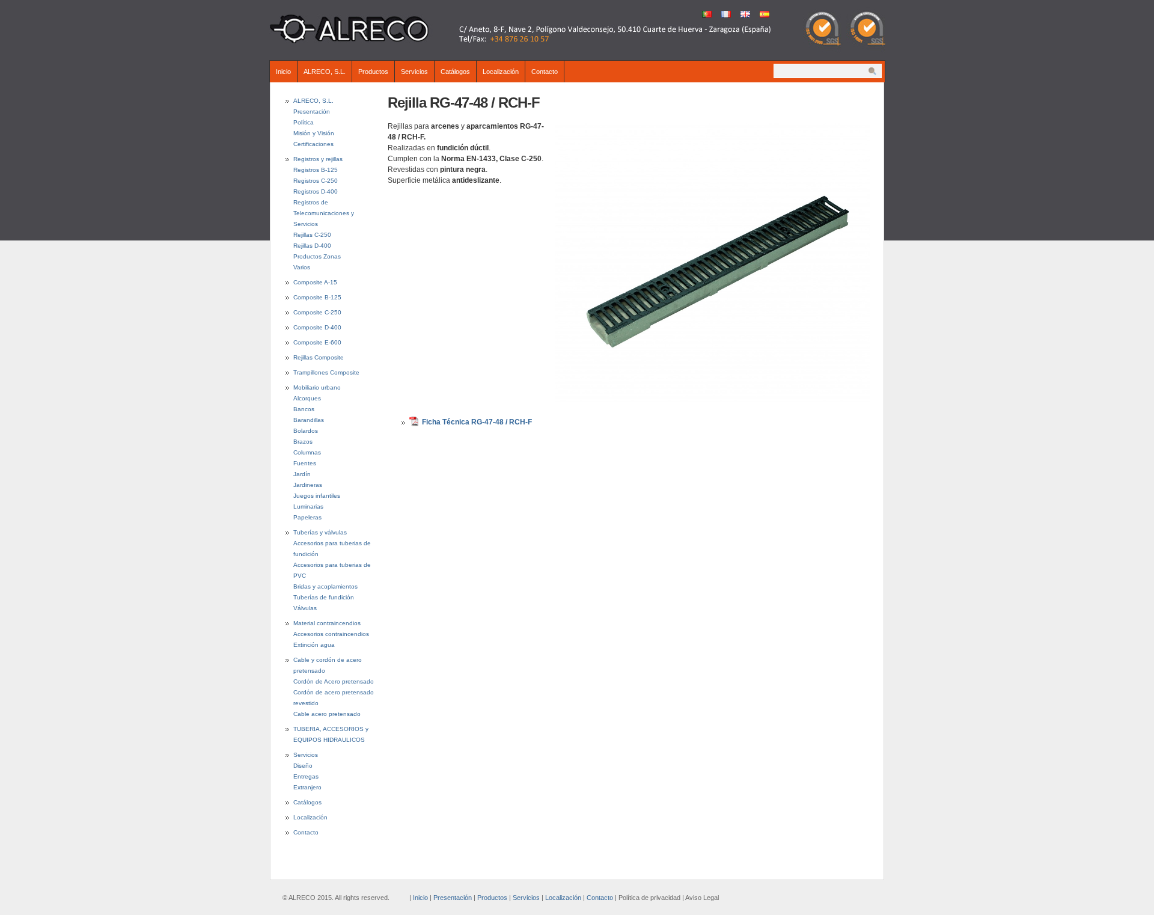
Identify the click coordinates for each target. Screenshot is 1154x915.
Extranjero (307, 787)
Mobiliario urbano (317, 387)
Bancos (303, 409)
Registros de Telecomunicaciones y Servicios (323, 213)
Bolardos (305, 430)
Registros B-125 (315, 170)
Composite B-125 (317, 297)
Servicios (414, 71)
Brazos (303, 441)
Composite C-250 (317, 312)
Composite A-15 (315, 282)
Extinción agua (314, 644)
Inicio (283, 71)
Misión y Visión (313, 133)
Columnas (307, 452)
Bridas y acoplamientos (325, 586)
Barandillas (308, 420)
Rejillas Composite (318, 357)
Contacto (544, 71)
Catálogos (455, 71)
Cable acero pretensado (327, 714)
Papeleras (307, 517)
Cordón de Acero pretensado (333, 681)
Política (303, 122)
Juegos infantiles (316, 495)
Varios (301, 267)
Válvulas (305, 608)
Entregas (306, 776)
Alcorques (307, 398)
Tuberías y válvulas (320, 532)
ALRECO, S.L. (325, 71)
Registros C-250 (315, 180)
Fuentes (304, 463)
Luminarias (308, 506)
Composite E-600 (317, 342)
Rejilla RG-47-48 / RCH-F (464, 102)
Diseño (303, 765)
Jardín (302, 474)
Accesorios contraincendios (331, 634)
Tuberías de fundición (323, 597)
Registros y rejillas (318, 159)
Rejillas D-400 (312, 245)
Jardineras (307, 485)
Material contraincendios (327, 623)
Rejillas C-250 (312, 234)
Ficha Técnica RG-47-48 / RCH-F (477, 422)
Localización (501, 71)
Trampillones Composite (326, 372)
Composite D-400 (317, 327)
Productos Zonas (317, 256)
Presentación (311, 111)
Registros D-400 (315, 191)
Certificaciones (313, 144)
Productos (373, 71)
